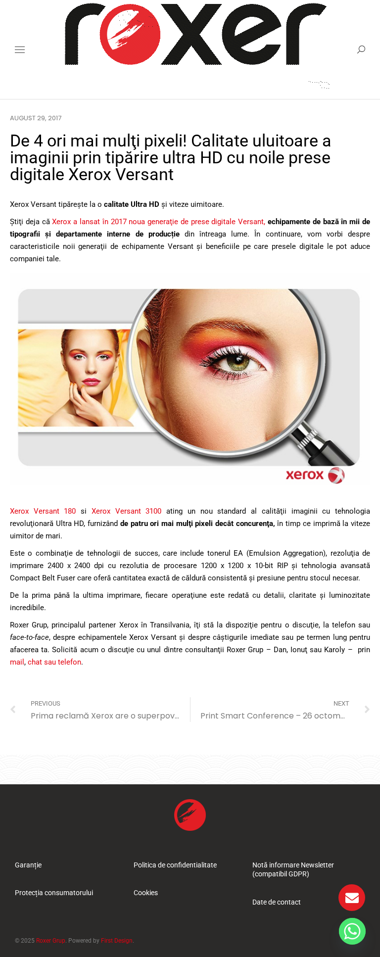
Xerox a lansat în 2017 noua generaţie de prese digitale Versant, (158, 221)
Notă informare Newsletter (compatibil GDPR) (293, 869)
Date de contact (276, 902)
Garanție (28, 865)
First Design (117, 940)
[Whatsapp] (352, 931)
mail (17, 662)
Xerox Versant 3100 (126, 511)
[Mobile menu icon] (20, 50)
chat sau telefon (54, 662)
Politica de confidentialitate (175, 865)
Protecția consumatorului (54, 893)
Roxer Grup (50, 940)
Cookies (146, 893)
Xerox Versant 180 (43, 511)
